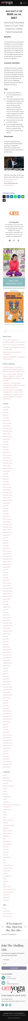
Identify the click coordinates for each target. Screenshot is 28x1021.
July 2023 (5, 506)
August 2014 (6, 748)
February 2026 (7, 423)
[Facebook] (9, 240)
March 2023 (6, 516)
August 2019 (6, 607)
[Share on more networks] (4, 200)
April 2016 (6, 705)
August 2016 (6, 697)
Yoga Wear (6, 900)
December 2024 (7, 460)
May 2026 (5, 415)
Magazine (6, 828)
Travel (5, 873)
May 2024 (5, 479)
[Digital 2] (14, 307)
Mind (4, 839)
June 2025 (6, 444)
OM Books (6, 847)
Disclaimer (23, 1015)
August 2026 (6, 407)
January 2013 (6, 767)
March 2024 (6, 484)
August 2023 (6, 503)
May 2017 (5, 673)
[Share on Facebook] (7, 196)
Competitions (7, 796)
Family (4, 812)
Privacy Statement (14, 1015)
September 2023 (7, 500)
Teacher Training (8, 865)
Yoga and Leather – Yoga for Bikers (15, 371)
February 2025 (7, 455)
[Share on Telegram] (19, 196)
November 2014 (7, 743)
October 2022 (7, 530)
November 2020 (7, 591)
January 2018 (6, 652)
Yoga (4, 884)
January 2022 (6, 554)
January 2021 (6, 586)
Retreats (5, 855)
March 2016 (6, 708)
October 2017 (7, 660)
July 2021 (5, 570)
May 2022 (5, 543)
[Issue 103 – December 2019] (14, 262)
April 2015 (6, 729)
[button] (14, 968)
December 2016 (7, 687)
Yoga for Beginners (8, 892)
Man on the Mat (7, 831)
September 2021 (7, 564)
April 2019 (6, 612)
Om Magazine (14, 222)
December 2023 (7, 492)
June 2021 (6, 572)
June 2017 (6, 671)
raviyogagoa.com (10, 179)
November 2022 (7, 527)
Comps (5, 799)
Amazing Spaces (7, 780)
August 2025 (6, 439)
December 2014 (7, 740)
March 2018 (6, 647)
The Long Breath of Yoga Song (11, 390)
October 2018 (7, 628)
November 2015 (7, 716)
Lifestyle (5, 823)
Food (4, 817)
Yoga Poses (6, 895)
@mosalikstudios (9, 185)
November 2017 (7, 658)
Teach (4, 863)
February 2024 (7, 487)
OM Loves (6, 849)
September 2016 (7, 695)
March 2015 (6, 732)
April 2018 (6, 644)
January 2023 (6, 522)
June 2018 (6, 639)
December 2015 (7, 713)
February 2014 (7, 761)
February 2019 (7, 618)
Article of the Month (8, 786)
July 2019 (5, 610)
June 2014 (6, 751)
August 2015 (6, 721)
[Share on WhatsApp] (15, 196)
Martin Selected (7, 833)
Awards (5, 791)
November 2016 (7, 689)
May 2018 (5, 642)
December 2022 (7, 524)
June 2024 (6, 476)
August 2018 (6, 634)
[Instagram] (14, 240)
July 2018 (5, 636)
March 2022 (6, 548)
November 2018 (7, 626)
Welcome (5, 881)
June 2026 (6, 412)
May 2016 (5, 703)
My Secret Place (7, 844)
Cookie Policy (5, 1015)
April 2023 (6, 514)
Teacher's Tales (7, 868)
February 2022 (7, 551)
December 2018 (7, 623)
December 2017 (7, 655)
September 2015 (7, 719)
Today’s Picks (6, 871)
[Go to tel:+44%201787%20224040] (14, 978)
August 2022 (6, 535)
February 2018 (7, 650)
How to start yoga (8, 820)
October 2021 (7, 562)
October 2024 (7, 466)
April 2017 (6, 676)
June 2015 (6, 724)
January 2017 (6, 684)
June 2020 (6, 604)
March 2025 (6, 452)
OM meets (6, 852)
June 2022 (6, 540)
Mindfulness (6, 841)
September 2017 (7, 663)
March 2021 (6, 580)
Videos (5, 879)
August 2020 (6, 599)
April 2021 (6, 578)
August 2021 (6, 567)
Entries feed (6, 911)
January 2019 (6, 620)
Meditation (6, 836)
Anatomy (5, 783)
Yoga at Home (7, 887)
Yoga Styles (6, 897)
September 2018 (7, 631)
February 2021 (7, 583)
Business (5, 794)
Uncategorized (7, 876)
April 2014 (6, 756)
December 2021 (7, 556)
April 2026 (6, 418)
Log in (4, 908)
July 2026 (5, 410)
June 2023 (6, 508)
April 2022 (6, 546)
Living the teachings (8, 825)
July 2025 (5, 442)
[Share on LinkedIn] (11, 196)
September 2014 (7, 745)
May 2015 (5, 727)
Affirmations (6, 778)
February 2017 (7, 681)
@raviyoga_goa (8, 181)
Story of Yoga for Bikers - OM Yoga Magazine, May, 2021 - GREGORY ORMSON (13, 376)
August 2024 (6, 471)
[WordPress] (18, 240)
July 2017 (5, 668)
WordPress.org (7, 916)
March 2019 (6, 615)
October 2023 (7, 498)
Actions (5, 775)
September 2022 (7, 532)
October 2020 (7, 594)
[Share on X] (4, 196)
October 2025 (7, 434)
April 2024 (6, 482)
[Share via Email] (22, 196)
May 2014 (5, 753)
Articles (5, 788)
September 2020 (7, 596)
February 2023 (7, 519)
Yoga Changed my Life (9, 889)
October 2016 (7, 692)
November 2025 (7, 431)
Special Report (7, 857)
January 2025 (6, 458)
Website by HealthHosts (14, 1018)
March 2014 (6, 759)
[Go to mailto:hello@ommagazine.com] (14, 983)
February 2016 (7, 711)
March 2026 (6, 420)
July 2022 (5, 538)
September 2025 (7, 436)
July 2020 (5, 602)
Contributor (6, 802)
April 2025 (6, 450)
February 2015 (7, 735)
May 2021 (5, 575)
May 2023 (5, 511)
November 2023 (7, 495)
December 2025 (7, 428)
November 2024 (7, 463)
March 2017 (6, 679)
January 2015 (6, 737)
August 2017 (6, 666)
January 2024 (6, 490)
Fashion (5, 815)
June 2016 (6, 700)
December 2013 (7, 764)
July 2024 (5, 474)
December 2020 (7, 588)
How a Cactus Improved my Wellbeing (13, 345)
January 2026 (6, 426)
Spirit (4, 860)
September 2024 (7, 468)
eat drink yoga (7, 809)
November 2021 (7, 559)
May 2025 (5, 447)
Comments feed (7, 914)
